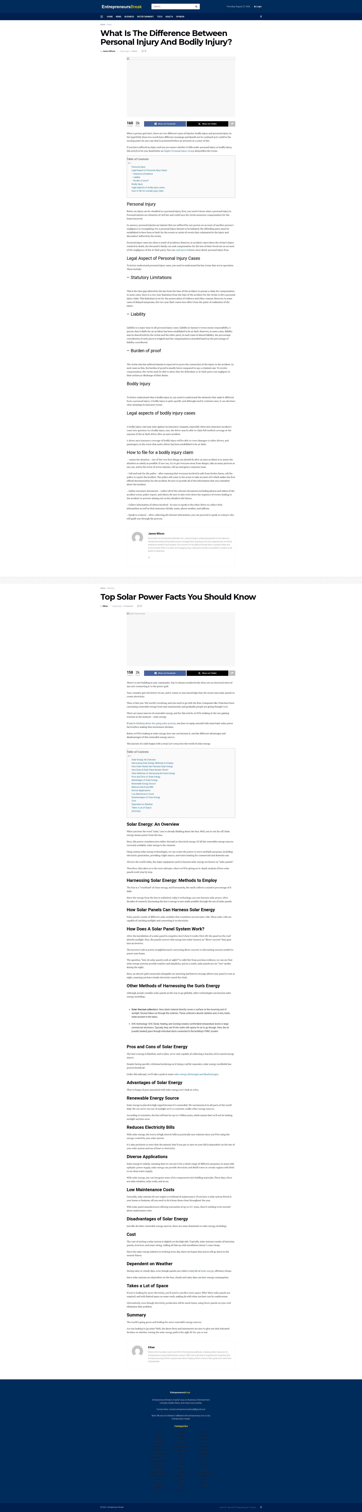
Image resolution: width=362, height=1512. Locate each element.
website (203, 1483)
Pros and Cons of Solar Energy (146, 777)
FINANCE (158, 1487)
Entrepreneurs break (158, 1476)
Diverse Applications (141, 790)
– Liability (136, 177)
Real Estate (203, 1432)
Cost (134, 801)
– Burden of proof (140, 180)
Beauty (158, 1439)
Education (158, 1468)
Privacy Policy (241, 1507)
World (203, 1487)
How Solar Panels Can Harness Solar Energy (152, 766)
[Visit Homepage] (123, 6)
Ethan (105, 606)
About (230, 1507)
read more (180, 249)
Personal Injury (138, 167)
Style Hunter (203, 1457)
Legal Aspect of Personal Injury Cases (149, 170)
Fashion (158, 1479)
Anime (158, 1432)
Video (203, 1476)
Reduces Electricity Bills (142, 787)
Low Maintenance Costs (143, 794)
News (118, 17)
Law (181, 1461)
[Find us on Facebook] (261, 16)
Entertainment (145, 17)
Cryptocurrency (158, 1457)
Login (259, 6)
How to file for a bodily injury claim (148, 191)
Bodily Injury (137, 184)
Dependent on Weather (142, 804)
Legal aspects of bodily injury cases (148, 187)
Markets (181, 1468)
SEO (204, 1443)
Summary (136, 811)
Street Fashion (204, 1454)
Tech (159, 17)
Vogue (204, 1479)
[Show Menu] (101, 17)
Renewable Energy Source (144, 784)
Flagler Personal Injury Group (179, 150)
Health (169, 17)
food (158, 1490)
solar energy (207, 1270)
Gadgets (181, 1435)
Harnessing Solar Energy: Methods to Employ (152, 763)
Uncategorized (204, 1472)
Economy (158, 1465)
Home (110, 17)
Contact (253, 1507)
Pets (181, 1487)
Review (203, 1439)
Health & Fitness (181, 1446)
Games (181, 1439)
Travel (204, 1468)
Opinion (180, 17)
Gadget (181, 1432)
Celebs (158, 1450)
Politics (181, 1490)
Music (181, 1472)
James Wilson (109, 51)
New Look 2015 (181, 1476)
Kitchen (181, 1457)
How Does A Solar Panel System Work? (150, 770)
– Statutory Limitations (142, 174)
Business (129, 17)
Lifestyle (181, 1465)
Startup (203, 1450)
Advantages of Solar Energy (145, 780)
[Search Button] (197, 6)
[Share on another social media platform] (232, 124)
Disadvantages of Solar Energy (146, 797)
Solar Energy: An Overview (144, 760)
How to (181, 1454)
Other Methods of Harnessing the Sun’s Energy (153, 773)
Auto (158, 1435)
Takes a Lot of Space (141, 808)
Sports (204, 1446)
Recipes (203, 1435)
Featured (110, 588)
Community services (158, 1454)
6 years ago (124, 51)
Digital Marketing (158, 1461)
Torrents (204, 1465)
